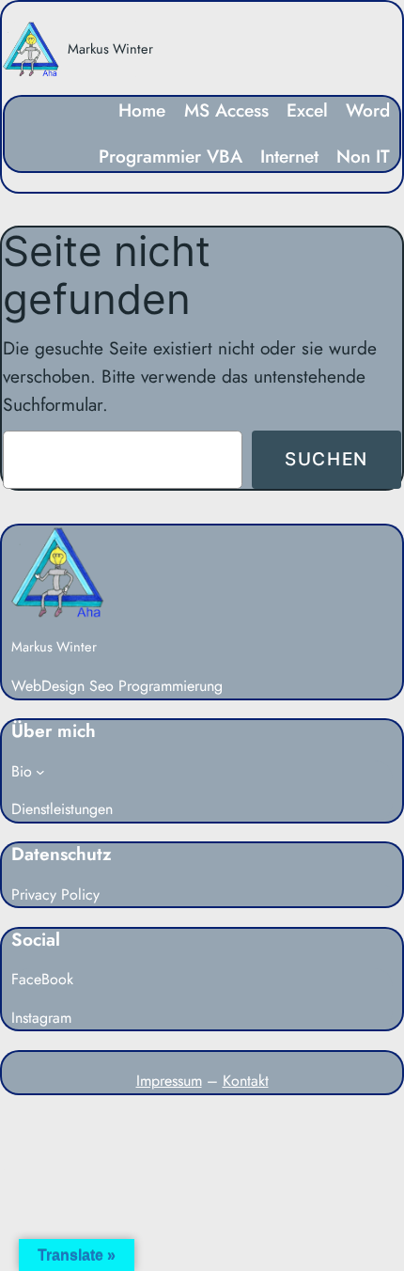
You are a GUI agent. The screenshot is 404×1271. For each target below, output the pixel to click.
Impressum (169, 1080)
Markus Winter (110, 48)
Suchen (326, 458)
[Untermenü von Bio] (40, 772)
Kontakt (246, 1080)
